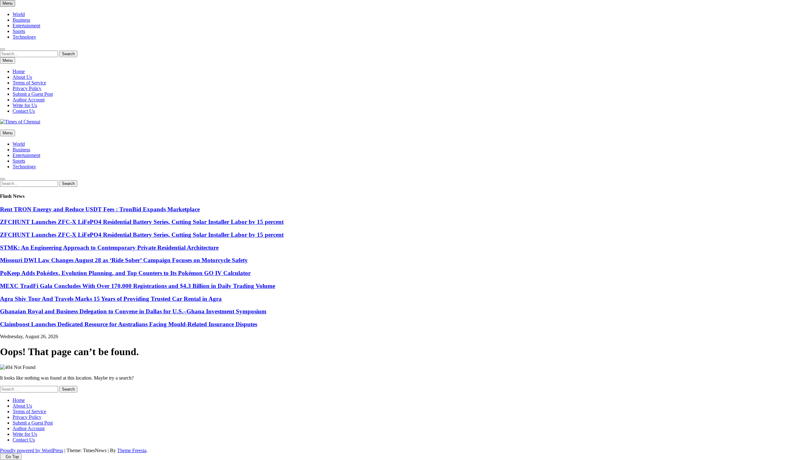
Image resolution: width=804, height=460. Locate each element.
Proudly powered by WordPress (31, 450)
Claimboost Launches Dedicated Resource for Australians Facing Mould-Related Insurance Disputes (128, 324)
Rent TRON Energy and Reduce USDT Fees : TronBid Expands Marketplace (100, 209)
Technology (24, 37)
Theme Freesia (131, 450)
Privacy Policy (27, 88)
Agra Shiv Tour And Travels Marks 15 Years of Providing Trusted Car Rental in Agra (111, 298)
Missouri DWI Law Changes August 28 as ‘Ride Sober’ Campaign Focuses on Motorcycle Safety (124, 260)
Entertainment (26, 25)
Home (19, 71)
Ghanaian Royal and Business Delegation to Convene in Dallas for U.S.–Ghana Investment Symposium (133, 311)
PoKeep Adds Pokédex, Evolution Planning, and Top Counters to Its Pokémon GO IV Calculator (125, 273)
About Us (22, 77)
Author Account (29, 99)
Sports (19, 31)
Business (21, 20)
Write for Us (25, 105)
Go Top (12, 456)
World (19, 14)
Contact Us (24, 111)
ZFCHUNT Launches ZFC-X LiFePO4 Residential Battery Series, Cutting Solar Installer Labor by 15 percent (142, 222)
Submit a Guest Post (33, 94)
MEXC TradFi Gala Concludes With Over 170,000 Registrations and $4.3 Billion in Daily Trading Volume (137, 286)
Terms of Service (29, 82)
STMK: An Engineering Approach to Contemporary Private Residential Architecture (109, 247)
